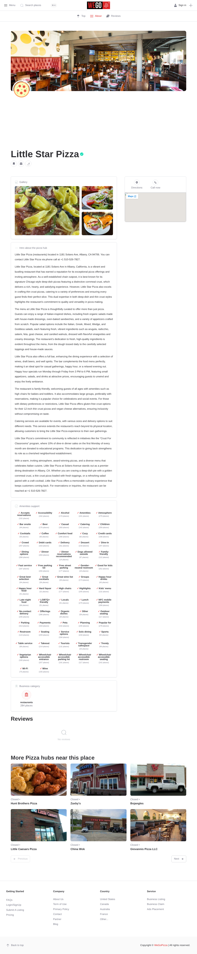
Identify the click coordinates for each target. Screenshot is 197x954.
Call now (155, 187)
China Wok (77, 849)
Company (58, 891)
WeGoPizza (160, 945)
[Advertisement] (98, 124)
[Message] (21, 163)
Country (104, 891)
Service (151, 891)
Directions (137, 187)
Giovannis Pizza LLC (144, 849)
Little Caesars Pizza (24, 849)
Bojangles (137, 803)
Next (176, 858)
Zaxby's (75, 803)
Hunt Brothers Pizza (24, 803)
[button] (14, 163)
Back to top (17, 945)
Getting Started (15, 891)
